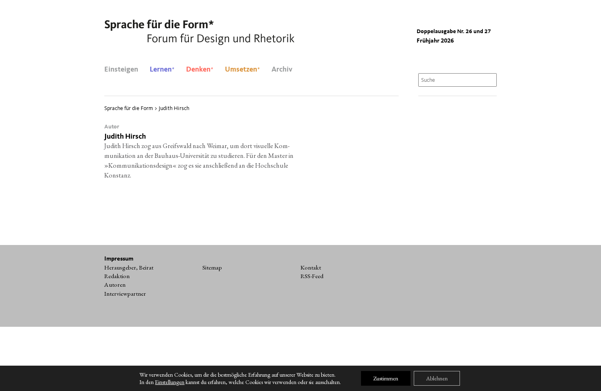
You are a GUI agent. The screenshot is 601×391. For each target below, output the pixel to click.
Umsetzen (242, 69)
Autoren (115, 285)
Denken (199, 69)
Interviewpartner (125, 294)
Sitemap (212, 267)
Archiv (281, 69)
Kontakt (310, 267)
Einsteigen (121, 69)
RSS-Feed (311, 276)
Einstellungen (169, 382)
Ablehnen (437, 378)
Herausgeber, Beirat (128, 267)
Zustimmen (385, 378)
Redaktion (117, 276)
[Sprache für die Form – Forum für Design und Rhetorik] (199, 32)
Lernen (162, 69)
